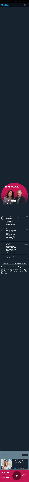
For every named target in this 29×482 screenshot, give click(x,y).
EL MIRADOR (16, 459)
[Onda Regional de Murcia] (5, 5)
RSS (22, 263)
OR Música (24, 474)
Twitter (14, 263)
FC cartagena (25, 1)
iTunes (25, 263)
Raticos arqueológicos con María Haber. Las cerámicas (20, 462)
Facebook (19, 263)
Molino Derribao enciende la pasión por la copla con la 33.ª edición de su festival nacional (10, 220)
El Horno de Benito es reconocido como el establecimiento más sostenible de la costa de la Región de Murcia (11, 248)
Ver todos (7, 257)
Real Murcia (20, 1)
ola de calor (15, 1)
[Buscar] (27, 5)
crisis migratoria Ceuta (10, 1)
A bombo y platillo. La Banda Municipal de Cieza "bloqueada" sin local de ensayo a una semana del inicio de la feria (11, 234)
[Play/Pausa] (17, 475)
